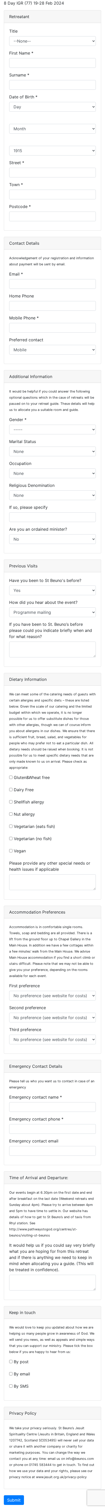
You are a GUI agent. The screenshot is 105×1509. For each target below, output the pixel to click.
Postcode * (20, 206)
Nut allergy (24, 814)
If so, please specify (29, 507)
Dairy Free (24, 789)
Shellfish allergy (29, 801)
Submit (14, 1500)
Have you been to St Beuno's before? (46, 580)
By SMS (21, 1386)
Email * (16, 274)
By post (21, 1361)
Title (14, 31)
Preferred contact (27, 339)
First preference (25, 985)
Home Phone (22, 295)
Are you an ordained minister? (39, 529)
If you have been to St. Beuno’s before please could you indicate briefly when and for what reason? (50, 630)
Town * (16, 184)
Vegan (20, 850)
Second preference (28, 1007)
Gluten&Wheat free (32, 777)
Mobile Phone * (24, 317)
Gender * (18, 419)
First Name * (22, 53)
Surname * (20, 74)
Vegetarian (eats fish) (34, 826)
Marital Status (23, 441)
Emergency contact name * (36, 1097)
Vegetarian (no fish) (33, 838)
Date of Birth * (24, 96)
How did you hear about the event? (44, 602)
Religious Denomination (33, 485)
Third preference (26, 1029)
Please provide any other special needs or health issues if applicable (49, 866)
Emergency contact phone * (37, 1119)
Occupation (21, 463)
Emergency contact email (35, 1140)
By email (22, 1373)
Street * (17, 162)
